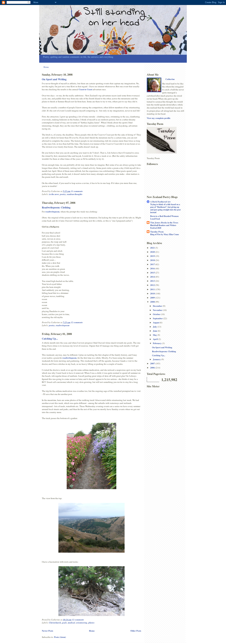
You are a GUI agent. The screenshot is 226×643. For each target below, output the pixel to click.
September (158, 318)
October (157, 314)
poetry (63, 194)
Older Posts (135, 630)
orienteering (81, 622)
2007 (152, 363)
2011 (152, 289)
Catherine (170, 79)
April (155, 339)
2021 (152, 247)
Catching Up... (50, 338)
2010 (152, 293)
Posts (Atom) (60, 637)
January (157, 359)
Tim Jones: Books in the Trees (164, 222)
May (155, 334)
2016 (152, 268)
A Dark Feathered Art (160, 201)
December (158, 305)
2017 (152, 264)
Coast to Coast (85, 89)
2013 (152, 280)
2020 (152, 251)
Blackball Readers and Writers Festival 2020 (163, 226)
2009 (152, 297)
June (155, 330)
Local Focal (155, 218)
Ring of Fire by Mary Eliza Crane (164, 234)
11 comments (77, 191)
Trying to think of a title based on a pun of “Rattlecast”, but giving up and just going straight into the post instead (165, 208)
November (158, 310)
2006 (152, 367)
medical (71, 622)
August (156, 322)
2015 (152, 272)
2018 (152, 260)
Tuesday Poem (157, 231)
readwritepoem (52, 211)
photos (91, 622)
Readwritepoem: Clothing (56, 207)
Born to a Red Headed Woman (164, 216)
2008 (152, 301)
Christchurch (55, 622)
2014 (152, 276)
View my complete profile (158, 118)
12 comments (77, 322)
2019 (152, 255)
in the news (54, 194)
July (155, 326)
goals (64, 622)
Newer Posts (47, 630)
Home (46, 66)
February (157, 343)
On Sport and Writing (54, 79)
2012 (152, 285)
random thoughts (74, 194)
